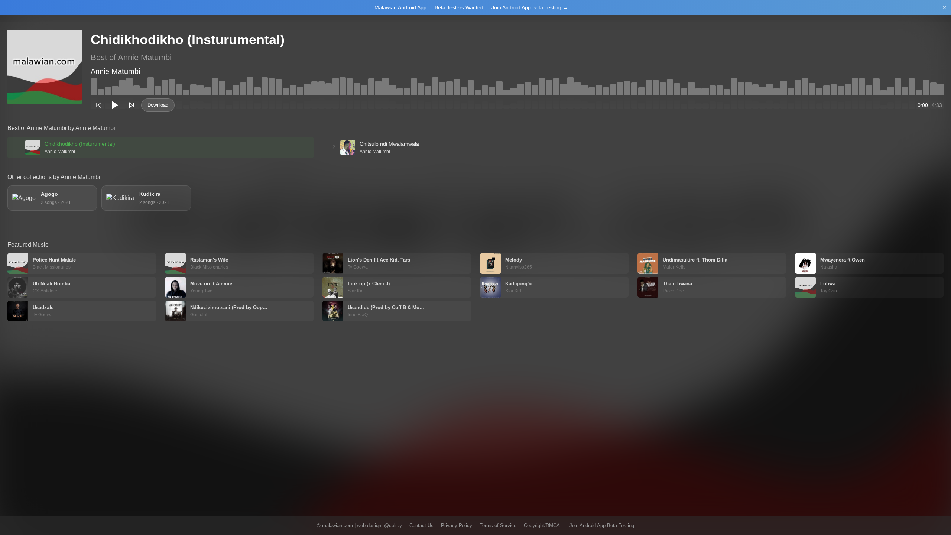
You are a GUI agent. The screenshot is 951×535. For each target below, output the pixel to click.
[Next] (131, 105)
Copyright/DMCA (542, 525)
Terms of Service (498, 525)
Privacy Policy (456, 525)
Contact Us (421, 525)
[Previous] (99, 105)
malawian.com (337, 525)
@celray (393, 525)
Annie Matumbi (115, 71)
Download (157, 105)
